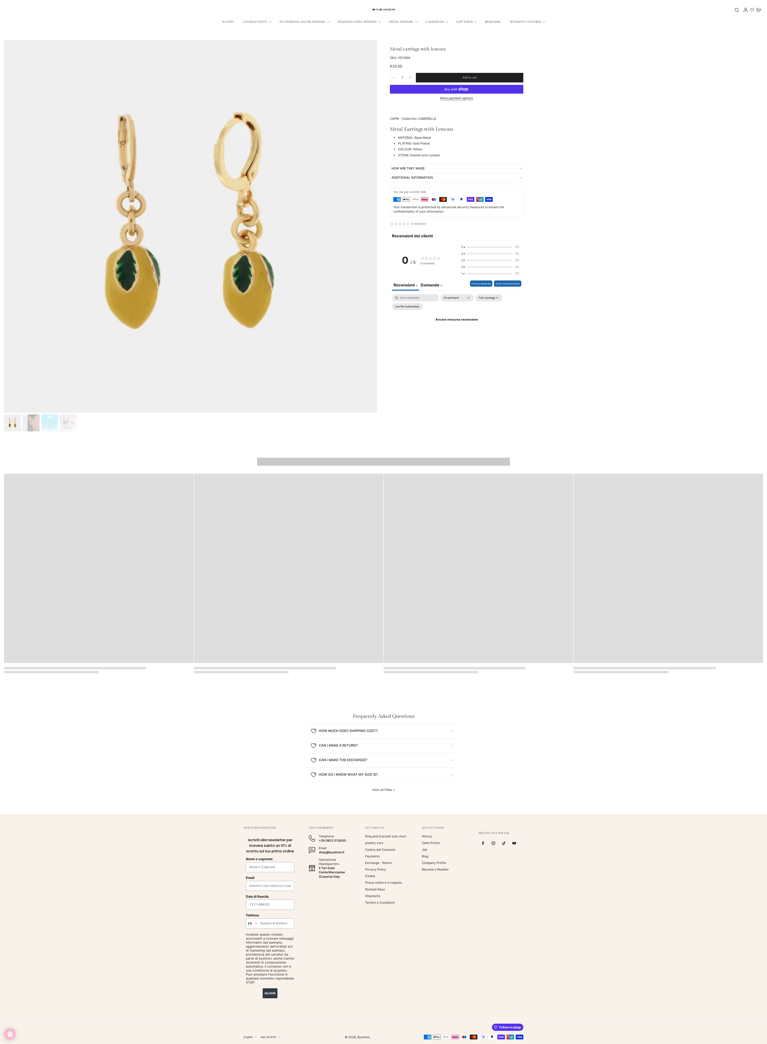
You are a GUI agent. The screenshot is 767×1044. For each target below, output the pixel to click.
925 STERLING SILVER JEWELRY (302, 22)
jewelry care (374, 843)
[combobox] (252, 923)
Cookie (370, 876)
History (427, 836)
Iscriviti (270, 993)
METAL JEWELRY (401, 22)
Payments (372, 856)
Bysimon (363, 1037)
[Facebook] (483, 843)
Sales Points (431, 843)
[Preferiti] (752, 9)
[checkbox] (407, 306)
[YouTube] (514, 843)
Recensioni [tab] (405, 285)
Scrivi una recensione (508, 283)
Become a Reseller (435, 869)
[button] (469, 77)
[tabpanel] (456, 328)
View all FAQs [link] (382, 790)
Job (424, 850)
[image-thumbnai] (12, 422)
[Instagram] (493, 843)
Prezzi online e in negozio (383, 883)
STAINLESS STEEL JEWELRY (357, 22)
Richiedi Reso (375, 889)
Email (250, 878)
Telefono (252, 915)
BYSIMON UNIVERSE (525, 22)
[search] (736, 10)
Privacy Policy (375, 869)
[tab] (431, 285)
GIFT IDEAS (464, 22)
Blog (425, 856)
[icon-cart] (758, 9)
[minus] (394, 78)
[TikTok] (503, 843)
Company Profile (434, 863)
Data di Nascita (257, 896)
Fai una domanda (481, 283)
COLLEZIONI (434, 22)
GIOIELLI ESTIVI (255, 22)
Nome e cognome (259, 859)
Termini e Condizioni (380, 902)
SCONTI (228, 22)
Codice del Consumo (380, 850)
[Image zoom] (190, 226)
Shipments (373, 896)
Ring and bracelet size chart (385, 836)
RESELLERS (493, 22)
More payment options (456, 98)
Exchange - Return (378, 863)
